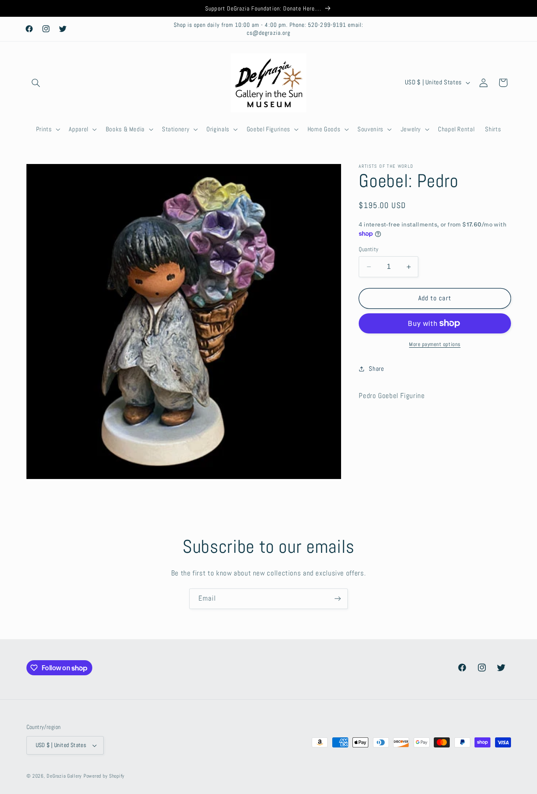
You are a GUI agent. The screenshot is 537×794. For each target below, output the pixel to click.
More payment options (435, 344)
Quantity (368, 249)
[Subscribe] (337, 598)
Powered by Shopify (104, 776)
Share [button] (376, 368)
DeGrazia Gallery (64, 776)
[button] (36, 82)
